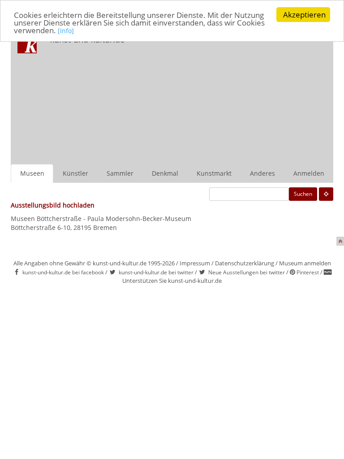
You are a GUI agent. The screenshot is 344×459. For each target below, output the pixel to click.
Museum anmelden (305, 263)
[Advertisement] (236, 97)
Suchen (303, 194)
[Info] (66, 30)
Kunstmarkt (214, 173)
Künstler (75, 173)
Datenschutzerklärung (244, 263)
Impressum (195, 263)
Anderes (262, 173)
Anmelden (308, 173)
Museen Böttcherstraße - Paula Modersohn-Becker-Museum (101, 218)
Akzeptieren (304, 14)
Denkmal (165, 173)
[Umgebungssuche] (326, 194)
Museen (32, 173)
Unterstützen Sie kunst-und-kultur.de (172, 281)
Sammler (120, 173)
